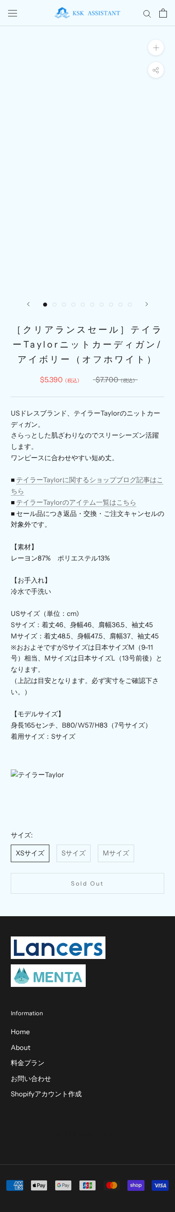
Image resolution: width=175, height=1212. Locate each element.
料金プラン (27, 1062)
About (21, 1047)
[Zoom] (156, 47)
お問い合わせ (31, 1078)
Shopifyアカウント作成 (46, 1094)
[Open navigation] (12, 13)
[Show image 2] (54, 305)
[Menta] (48, 975)
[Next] (146, 304)
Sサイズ (73, 853)
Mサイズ (116, 853)
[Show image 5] (83, 305)
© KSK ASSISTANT (87, 1134)
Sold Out (87, 883)
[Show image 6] (92, 305)
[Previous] (28, 304)
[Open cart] (163, 13)
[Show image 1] (45, 305)
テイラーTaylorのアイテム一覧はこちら (76, 502)
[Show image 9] (120, 305)
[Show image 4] (73, 305)
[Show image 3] (64, 305)
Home (20, 1031)
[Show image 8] (111, 305)
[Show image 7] (102, 305)
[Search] (147, 13)
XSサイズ (30, 853)
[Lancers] (58, 947)
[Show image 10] (130, 305)
